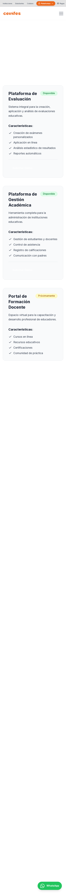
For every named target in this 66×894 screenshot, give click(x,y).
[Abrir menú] (61, 13)
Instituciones (7, 3)
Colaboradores (32, 3)
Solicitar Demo (22, 168)
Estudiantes (19, 3)
